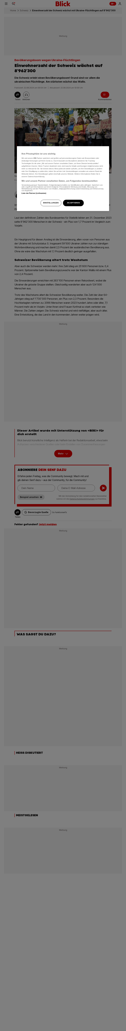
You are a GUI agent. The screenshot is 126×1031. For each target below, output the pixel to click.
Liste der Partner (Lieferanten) (34, 193)
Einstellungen (51, 203)
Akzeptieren (73, 203)
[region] (63, 178)
